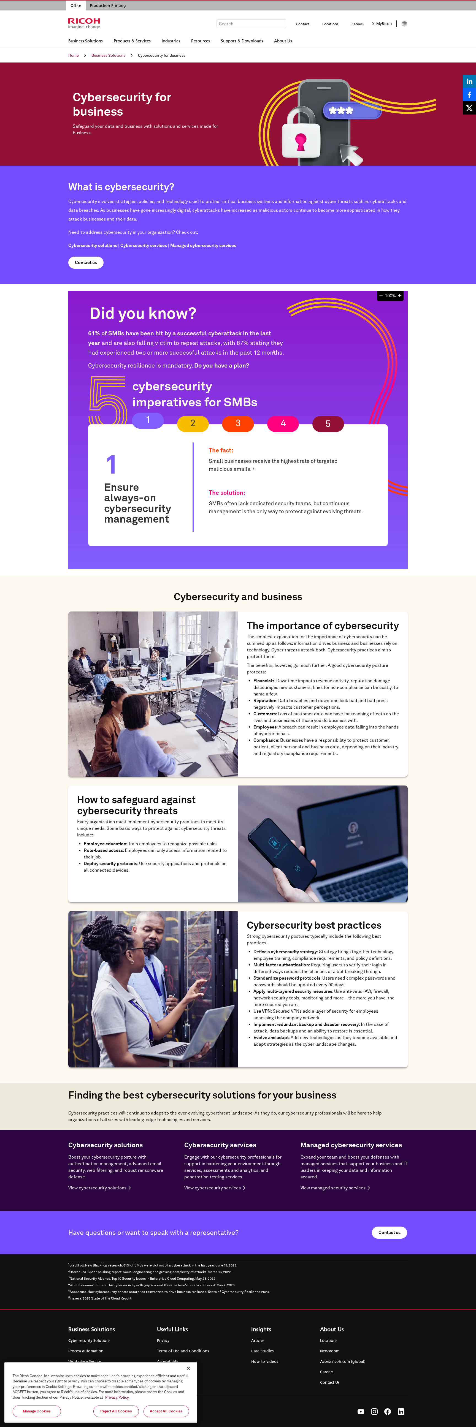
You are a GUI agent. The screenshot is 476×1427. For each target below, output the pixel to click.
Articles (257, 1340)
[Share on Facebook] (469, 94)
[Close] (188, 1368)
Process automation (86, 1351)
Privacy (163, 1340)
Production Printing (108, 5)
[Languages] (402, 23)
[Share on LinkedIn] (469, 81)
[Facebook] (387, 1411)
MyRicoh (384, 23)
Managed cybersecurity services (203, 245)
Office (76, 5)
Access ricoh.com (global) (343, 1361)
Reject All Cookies (116, 1411)
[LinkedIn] (401, 1411)
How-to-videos (264, 1361)
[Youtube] (361, 1411)
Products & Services (132, 41)
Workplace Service (84, 1361)
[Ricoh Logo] (84, 23)
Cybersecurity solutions (92, 245)
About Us (283, 41)
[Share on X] (469, 108)
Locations (330, 24)
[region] (100, 1392)
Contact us (86, 262)
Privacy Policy (117, 1397)
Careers (357, 24)
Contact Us (329, 1382)
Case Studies (262, 1351)
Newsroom (329, 1351)
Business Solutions (85, 41)
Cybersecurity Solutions (89, 1340)
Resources (200, 41)
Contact (302, 24)
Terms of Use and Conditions (183, 1351)
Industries (171, 41)
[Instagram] (374, 1411)
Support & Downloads (242, 41)
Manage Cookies (37, 1411)
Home (73, 55)
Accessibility (167, 1361)
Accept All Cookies (166, 1411)
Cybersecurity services (143, 245)
